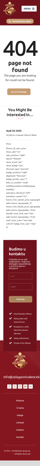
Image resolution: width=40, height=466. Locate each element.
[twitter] (15, 386)
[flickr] (31, 386)
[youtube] (25, 386)
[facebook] (9, 386)
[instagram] (20, 386)
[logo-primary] (9, 2)
